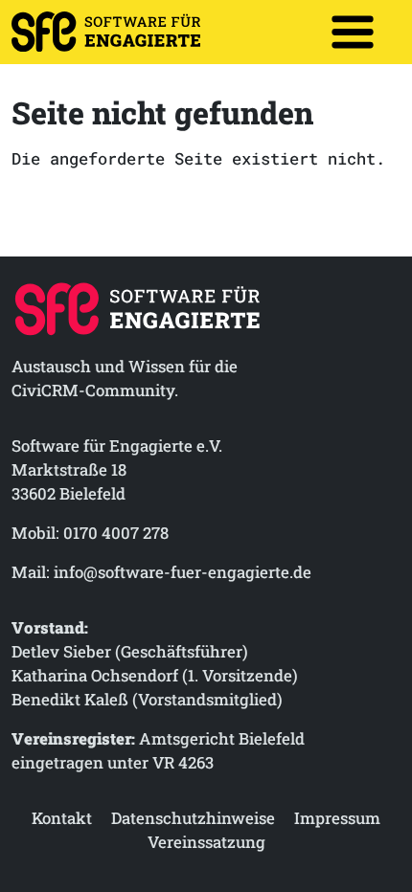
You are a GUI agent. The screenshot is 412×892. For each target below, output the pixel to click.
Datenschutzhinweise (193, 818)
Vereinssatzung (206, 842)
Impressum (337, 818)
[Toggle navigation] (352, 31)
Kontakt (62, 818)
